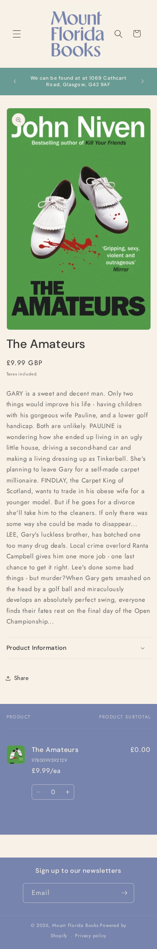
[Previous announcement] (14, 81)
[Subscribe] (124, 893)
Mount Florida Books (75, 925)
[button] (17, 33)
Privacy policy (90, 935)
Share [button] (21, 678)
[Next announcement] (142, 81)
